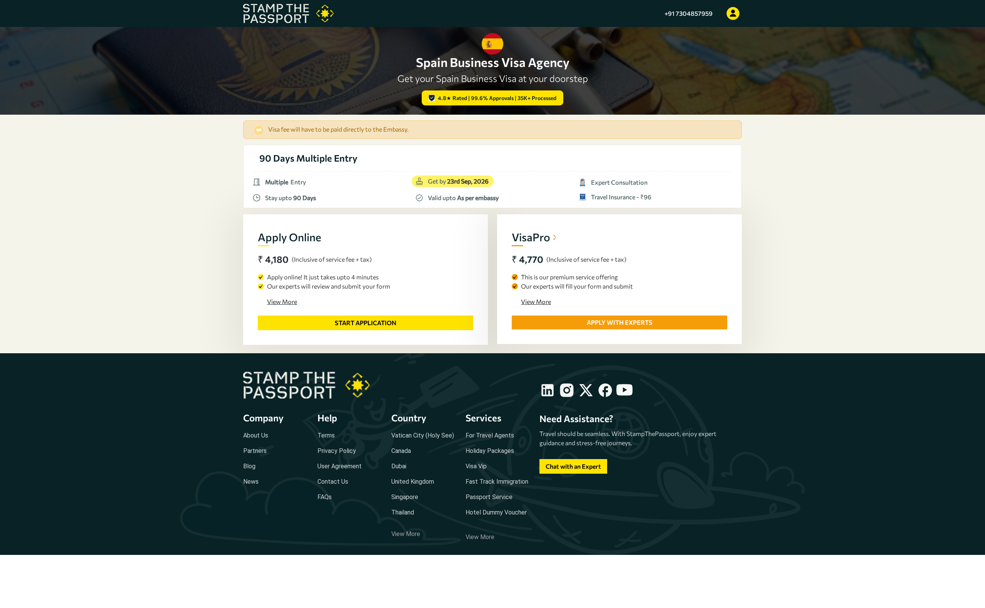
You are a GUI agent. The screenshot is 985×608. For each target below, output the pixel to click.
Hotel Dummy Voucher (496, 512)
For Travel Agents (490, 435)
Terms (326, 435)
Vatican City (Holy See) (422, 435)
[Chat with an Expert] (573, 473)
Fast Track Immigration (497, 481)
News (251, 481)
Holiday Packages (490, 450)
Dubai (398, 466)
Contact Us (332, 481)
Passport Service (489, 497)
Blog (249, 466)
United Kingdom (412, 481)
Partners (255, 450)
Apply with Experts (620, 322)
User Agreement (339, 466)
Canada (401, 450)
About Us (255, 435)
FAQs (324, 497)
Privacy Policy (336, 450)
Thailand (402, 512)
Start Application (365, 322)
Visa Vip (476, 466)
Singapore (404, 497)
